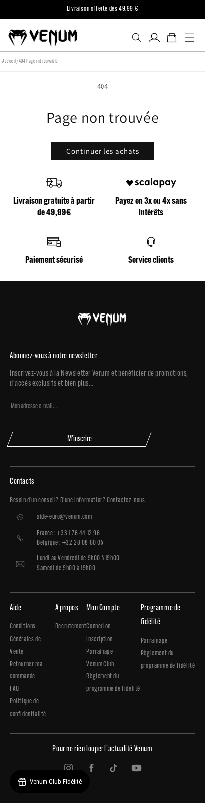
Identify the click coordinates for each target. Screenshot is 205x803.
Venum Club (100, 664)
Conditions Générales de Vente (25, 639)
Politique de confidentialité (28, 708)
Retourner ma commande (26, 670)
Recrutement (71, 626)
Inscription (99, 639)
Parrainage (99, 652)
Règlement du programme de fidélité (113, 683)
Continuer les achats (102, 151)
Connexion (98, 626)
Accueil (9, 61)
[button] (136, 38)
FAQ (14, 689)
